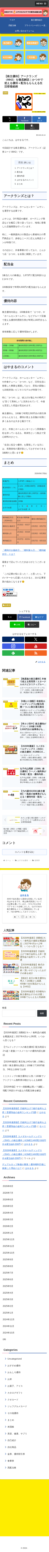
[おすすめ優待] (12, 57)
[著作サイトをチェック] (13, 639)
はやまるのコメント (25, 180)
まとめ (20, 184)
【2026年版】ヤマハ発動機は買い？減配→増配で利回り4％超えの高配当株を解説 (24, 1089)
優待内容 (20, 176)
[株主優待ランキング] (9, 594)
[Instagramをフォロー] (13, 646)
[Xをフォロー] (36, 639)
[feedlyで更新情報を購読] (13, 653)
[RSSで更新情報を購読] (36, 653)
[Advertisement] (24, 1507)
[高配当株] (37, 43)
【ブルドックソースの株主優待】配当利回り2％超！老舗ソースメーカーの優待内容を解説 (24, 1051)
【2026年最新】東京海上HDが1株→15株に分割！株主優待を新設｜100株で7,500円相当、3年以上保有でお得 (24, 1065)
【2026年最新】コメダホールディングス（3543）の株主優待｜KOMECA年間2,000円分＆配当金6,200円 (24, 1140)
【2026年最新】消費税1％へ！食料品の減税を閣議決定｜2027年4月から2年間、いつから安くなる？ (24, 1036)
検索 (4, 1008)
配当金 (20, 172)
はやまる (24, 895)
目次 (20, 162)
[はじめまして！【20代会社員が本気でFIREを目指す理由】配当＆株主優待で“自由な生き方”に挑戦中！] (12, 43)
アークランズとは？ (25, 168)
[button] (32, 127)
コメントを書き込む (24, 852)
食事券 (7, 605)
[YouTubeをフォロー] (36, 646)
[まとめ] (37, 57)
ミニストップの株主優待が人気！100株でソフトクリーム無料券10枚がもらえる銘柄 (24, 1078)
